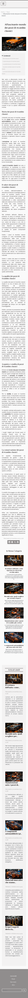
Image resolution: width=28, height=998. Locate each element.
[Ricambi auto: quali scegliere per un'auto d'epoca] (14, 588)
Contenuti (6, 56)
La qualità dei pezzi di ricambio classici (12, 64)
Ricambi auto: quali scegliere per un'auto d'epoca (13, 736)
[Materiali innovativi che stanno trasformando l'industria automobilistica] (14, 874)
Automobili (13, 976)
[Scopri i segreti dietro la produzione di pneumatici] (14, 921)
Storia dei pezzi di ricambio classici (11, 58)
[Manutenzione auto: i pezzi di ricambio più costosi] (14, 613)
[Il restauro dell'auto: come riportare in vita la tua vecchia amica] (14, 560)
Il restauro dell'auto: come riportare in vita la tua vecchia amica (14, 570)
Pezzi (8, 12)
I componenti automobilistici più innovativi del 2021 (13, 833)
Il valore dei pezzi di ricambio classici (11, 61)
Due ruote (13, 982)
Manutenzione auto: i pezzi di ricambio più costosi (11, 786)
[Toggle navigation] (3, 4)
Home (3, 12)
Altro (13, 985)
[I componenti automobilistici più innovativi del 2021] (14, 637)
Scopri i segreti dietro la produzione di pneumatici (12, 930)
